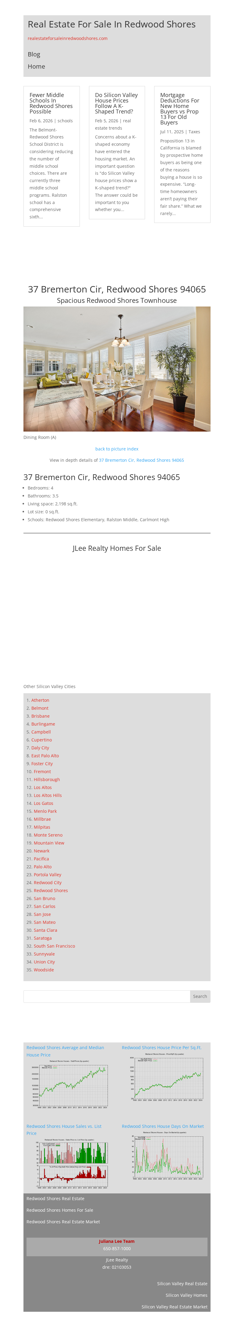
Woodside (44, 970)
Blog (34, 54)
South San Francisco (54, 946)
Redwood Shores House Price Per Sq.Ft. (162, 1047)
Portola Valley (47, 874)
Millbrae (42, 819)
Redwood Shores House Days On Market (163, 1126)
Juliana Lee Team (117, 1241)
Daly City (40, 748)
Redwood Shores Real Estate (55, 1198)
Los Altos (43, 787)
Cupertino (41, 740)
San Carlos (44, 906)
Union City (44, 962)
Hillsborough (47, 779)
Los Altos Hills (48, 795)
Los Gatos (43, 803)
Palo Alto (42, 867)
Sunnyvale (44, 954)
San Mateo (44, 922)
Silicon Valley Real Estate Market (174, 1307)
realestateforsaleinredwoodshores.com (68, 38)
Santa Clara (45, 930)
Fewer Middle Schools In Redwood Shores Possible (51, 103)
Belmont (39, 708)
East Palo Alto (45, 756)
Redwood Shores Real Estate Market (63, 1222)
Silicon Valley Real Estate (182, 1283)
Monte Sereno (48, 835)
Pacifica (41, 859)
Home (36, 66)
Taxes (194, 131)
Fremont (42, 771)
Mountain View (49, 843)
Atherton (40, 700)
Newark (41, 851)
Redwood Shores (51, 890)
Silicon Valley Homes (186, 1295)
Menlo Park (45, 811)
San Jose (42, 914)
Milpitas (42, 827)
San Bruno (44, 898)
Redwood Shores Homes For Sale (60, 1210)
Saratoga (43, 938)
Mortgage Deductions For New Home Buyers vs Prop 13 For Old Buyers (179, 108)
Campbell (41, 732)
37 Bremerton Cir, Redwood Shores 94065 (141, 460)
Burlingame (43, 724)
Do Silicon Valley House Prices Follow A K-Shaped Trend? (116, 103)
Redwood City (48, 882)
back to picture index (116, 449)
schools (65, 121)
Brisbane (40, 716)
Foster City (42, 763)
